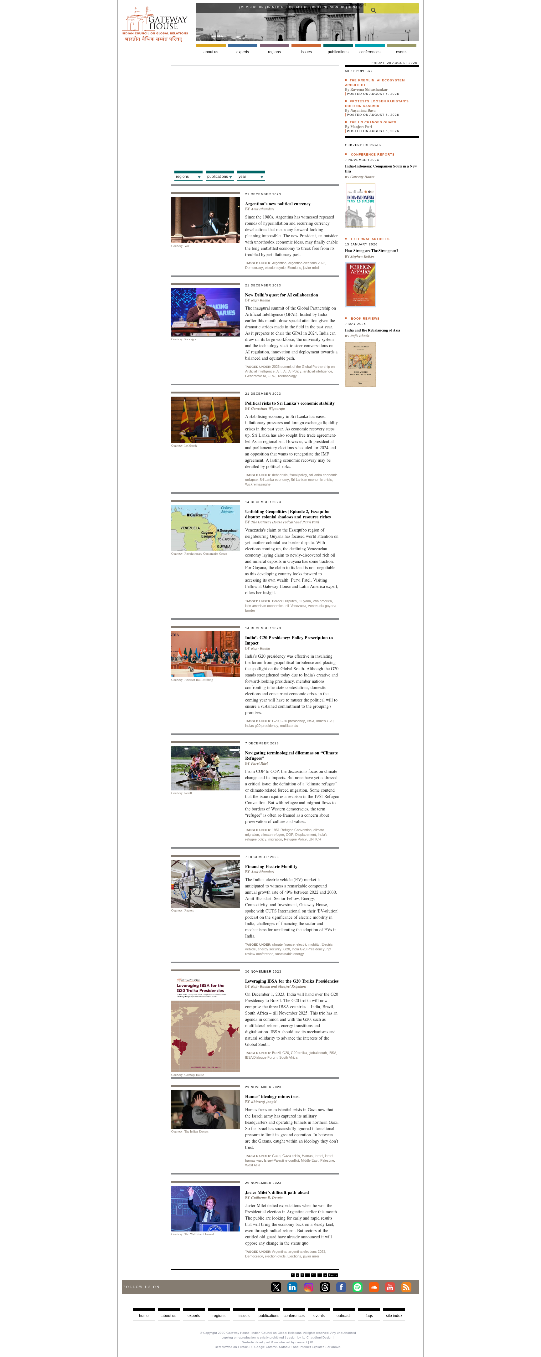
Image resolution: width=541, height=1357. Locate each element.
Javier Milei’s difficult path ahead (277, 1192)
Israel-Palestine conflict (281, 1160)
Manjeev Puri (361, 126)
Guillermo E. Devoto (267, 1197)
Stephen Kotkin (362, 256)
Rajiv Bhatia (260, 300)
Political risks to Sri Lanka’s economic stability (290, 403)
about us (169, 1315)
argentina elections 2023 (306, 263)
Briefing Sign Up (328, 7)
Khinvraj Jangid (263, 1101)
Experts (242, 52)
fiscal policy (298, 475)
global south (318, 1053)
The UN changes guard (373, 122)
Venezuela (298, 606)
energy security (269, 949)
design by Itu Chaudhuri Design (309, 1337)
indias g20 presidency (261, 725)
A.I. (278, 371)
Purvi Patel (310, 522)
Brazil (276, 1053)
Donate (355, 7)
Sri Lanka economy (274, 479)
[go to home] (155, 41)
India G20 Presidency (308, 949)
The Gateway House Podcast (273, 522)
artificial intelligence (317, 371)
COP (289, 834)
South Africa (288, 1057)
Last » (333, 1275)
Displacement (305, 834)
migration (275, 839)
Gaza (276, 1156)
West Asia (252, 1165)
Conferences (369, 52)
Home (144, 1315)
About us (211, 52)
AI (284, 371)
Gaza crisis (291, 1156)
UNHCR (315, 839)
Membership (252, 7)
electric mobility (308, 944)
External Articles (370, 239)
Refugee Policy (295, 839)
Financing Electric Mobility (271, 866)
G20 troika (299, 1053)
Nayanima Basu (363, 110)
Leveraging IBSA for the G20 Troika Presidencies (291, 981)
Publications (338, 52)
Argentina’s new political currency (278, 203)
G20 (275, 721)
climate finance (283, 944)
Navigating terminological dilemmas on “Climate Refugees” (291, 755)
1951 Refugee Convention (292, 830)
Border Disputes (284, 601)
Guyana (305, 601)
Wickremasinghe (257, 484)
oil (287, 606)
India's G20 (324, 721)
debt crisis (280, 475)
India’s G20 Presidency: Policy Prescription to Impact (289, 640)
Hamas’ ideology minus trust (272, 1096)
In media (275, 7)
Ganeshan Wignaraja (268, 408)
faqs (369, 1315)
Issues (306, 52)
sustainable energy (289, 954)
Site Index (394, 1315)
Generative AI (255, 376)
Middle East (309, 1160)
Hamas (307, 1156)
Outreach (344, 1315)
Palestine (327, 1160)
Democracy (254, 268)
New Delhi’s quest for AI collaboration (281, 294)
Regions (274, 52)
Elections (294, 268)
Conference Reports (373, 154)
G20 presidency (293, 721)
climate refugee (272, 834)
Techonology (287, 376)
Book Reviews (365, 318)
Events (401, 52)
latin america (322, 601)
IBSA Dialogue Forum (261, 1057)
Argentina (279, 263)
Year (242, 176)
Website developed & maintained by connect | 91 (278, 1342)
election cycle (275, 268)
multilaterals (289, 725)
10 (313, 1275)
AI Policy (294, 371)
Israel (319, 1156)
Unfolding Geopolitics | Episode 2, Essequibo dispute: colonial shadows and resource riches (288, 514)
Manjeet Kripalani (292, 986)
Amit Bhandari (262, 209)
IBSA (310, 721)
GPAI (272, 376)
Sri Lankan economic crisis (311, 479)
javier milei (311, 268)
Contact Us (297, 7)
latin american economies (264, 606)
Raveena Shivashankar (369, 89)
